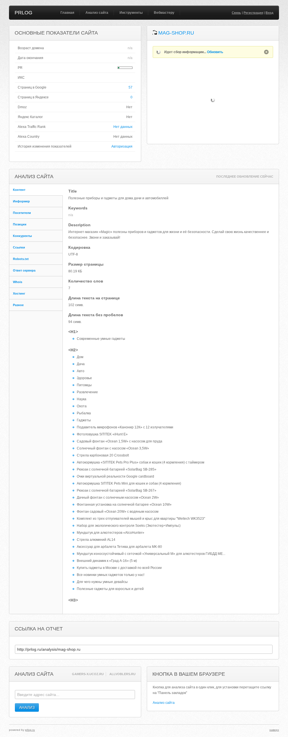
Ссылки (19, 247)
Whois (17, 282)
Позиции (19, 224)
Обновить (215, 52)
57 (130, 87)
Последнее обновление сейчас (244, 176)
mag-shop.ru (176, 33)
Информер (21, 201)
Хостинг (19, 293)
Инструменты (131, 13)
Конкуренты (22, 236)
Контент (19, 189)
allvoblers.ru (122, 674)
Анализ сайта (97, 13)
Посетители (22, 212)
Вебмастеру (164, 13)
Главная (67, 13)
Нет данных (122, 127)
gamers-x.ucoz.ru (88, 674)
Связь (236, 12)
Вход (269, 12)
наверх (274, 729)
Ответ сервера (24, 270)
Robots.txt (21, 259)
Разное (18, 305)
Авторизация (121, 146)
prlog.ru (30, 729)
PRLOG (23, 12)
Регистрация (253, 12)
